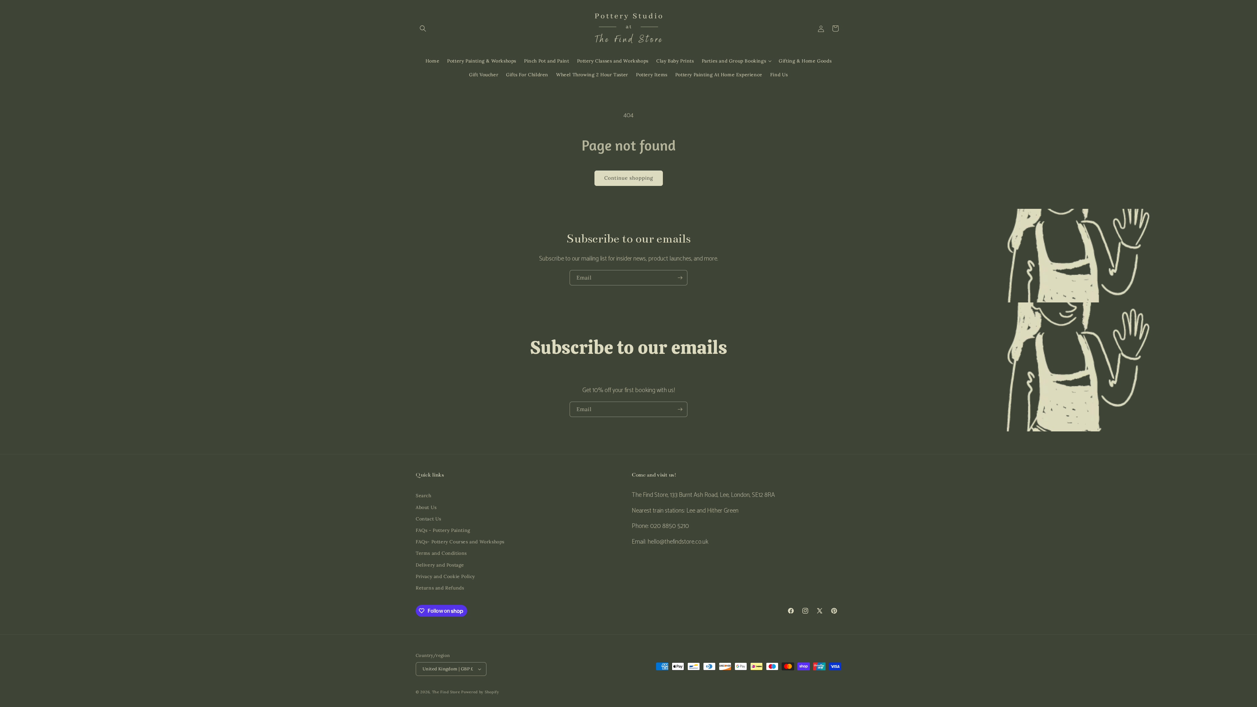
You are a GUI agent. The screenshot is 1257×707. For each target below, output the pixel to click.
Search (423, 496)
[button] (423, 28)
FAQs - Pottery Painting (443, 530)
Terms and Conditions (441, 553)
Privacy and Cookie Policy (445, 576)
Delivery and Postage (440, 565)
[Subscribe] (680, 277)
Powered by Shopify (480, 692)
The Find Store (446, 692)
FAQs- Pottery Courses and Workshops (460, 542)
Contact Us (428, 519)
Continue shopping (628, 178)
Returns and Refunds (440, 588)
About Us (426, 507)
